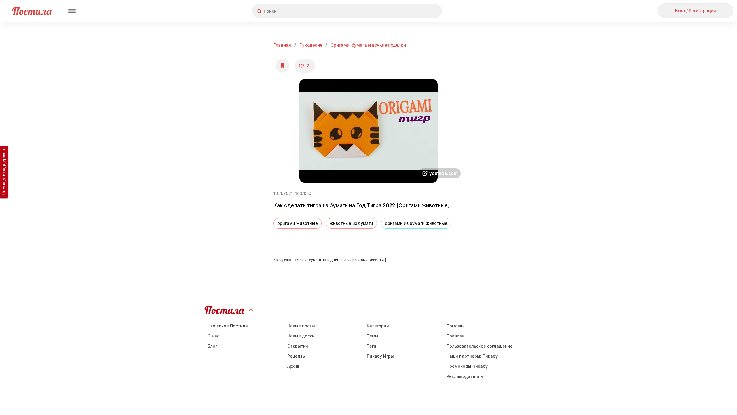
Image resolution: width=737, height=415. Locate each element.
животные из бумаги (351, 223)
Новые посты (301, 325)
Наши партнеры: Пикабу (472, 356)
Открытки (297, 346)
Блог (212, 346)
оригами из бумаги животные (416, 223)
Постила (32, 11)
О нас (213, 335)
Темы (372, 335)
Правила (456, 335)
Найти (415, 11)
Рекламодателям (465, 376)
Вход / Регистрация (695, 10)
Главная (282, 45)
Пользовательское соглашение (480, 346)
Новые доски (301, 335)
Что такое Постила (228, 325)
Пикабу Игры (380, 356)
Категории (378, 325)
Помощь (455, 325)
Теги (371, 346)
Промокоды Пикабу (467, 366)
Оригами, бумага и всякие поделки (368, 45)
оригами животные (297, 223)
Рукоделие (310, 45)
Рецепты (296, 356)
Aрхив (293, 366)
